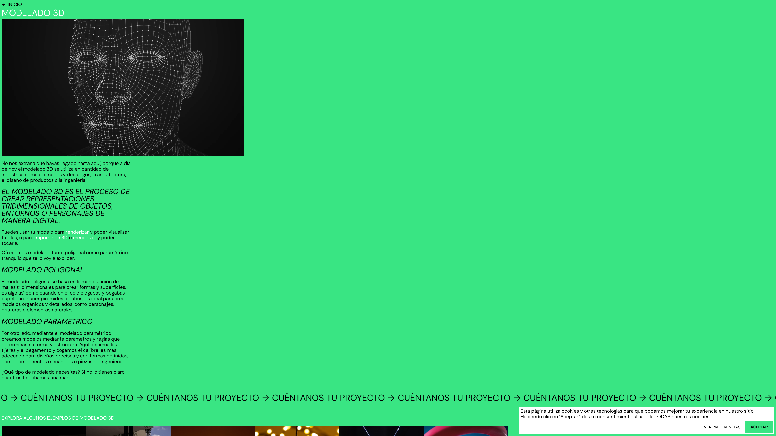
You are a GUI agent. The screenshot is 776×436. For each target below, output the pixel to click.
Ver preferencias (722, 427)
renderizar (77, 232)
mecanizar (84, 237)
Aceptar (759, 427)
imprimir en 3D (51, 237)
